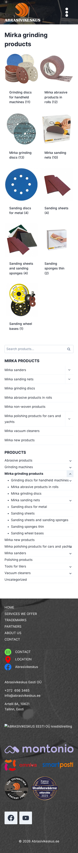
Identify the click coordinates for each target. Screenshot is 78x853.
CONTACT (12, 639)
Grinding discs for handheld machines (40, 480)
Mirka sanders (15, 370)
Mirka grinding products (24, 474)
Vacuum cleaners (18, 573)
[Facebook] (11, 818)
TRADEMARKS (16, 620)
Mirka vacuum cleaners (22, 431)
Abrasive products (18, 460)
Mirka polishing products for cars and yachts (33, 419)
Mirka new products (20, 440)
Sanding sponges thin (27, 526)
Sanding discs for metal (29, 507)
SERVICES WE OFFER (21, 614)
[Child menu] (70, 460)
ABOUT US (13, 633)
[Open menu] (66, 12)
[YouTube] (25, 818)
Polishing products (19, 560)
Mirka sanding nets (19, 379)
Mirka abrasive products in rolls (28, 397)
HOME (9, 607)
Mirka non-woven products (25, 407)
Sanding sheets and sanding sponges (39, 520)
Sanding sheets (23, 513)
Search (69, 349)
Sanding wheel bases (27, 533)
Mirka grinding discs (20, 388)
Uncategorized (16, 579)
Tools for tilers (15, 566)
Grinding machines (19, 467)
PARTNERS (13, 626)
